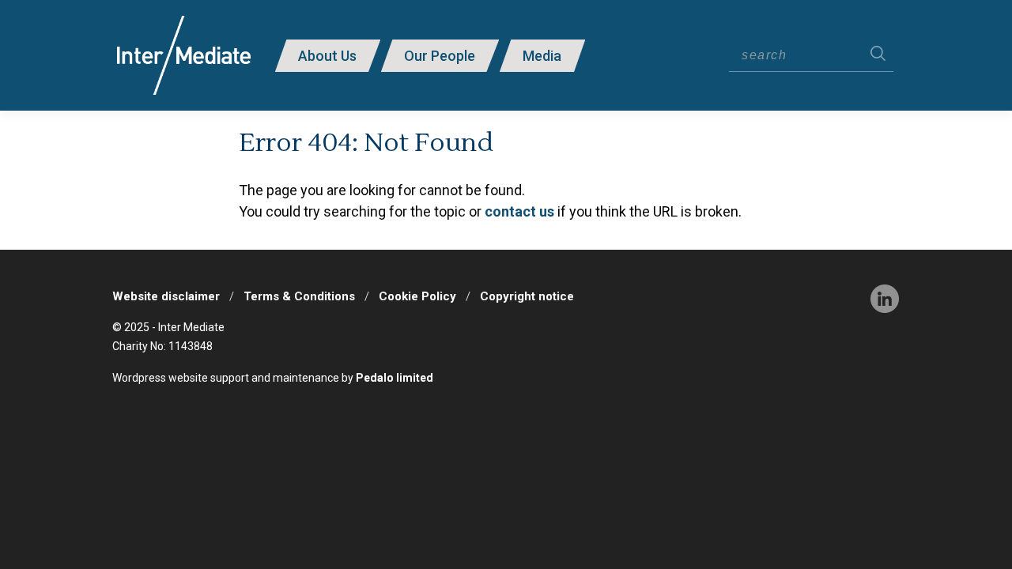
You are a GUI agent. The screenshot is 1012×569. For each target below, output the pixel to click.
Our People (439, 55)
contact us (519, 211)
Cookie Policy (417, 296)
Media (542, 55)
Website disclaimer (166, 296)
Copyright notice (527, 296)
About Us (327, 55)
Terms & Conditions (299, 296)
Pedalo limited (394, 377)
